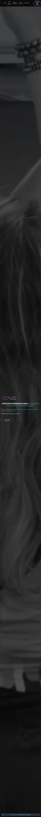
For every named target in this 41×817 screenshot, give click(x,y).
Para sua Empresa (9, 3)
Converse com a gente (37, 3)
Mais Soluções (20, 3)
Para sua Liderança (14, 3)
